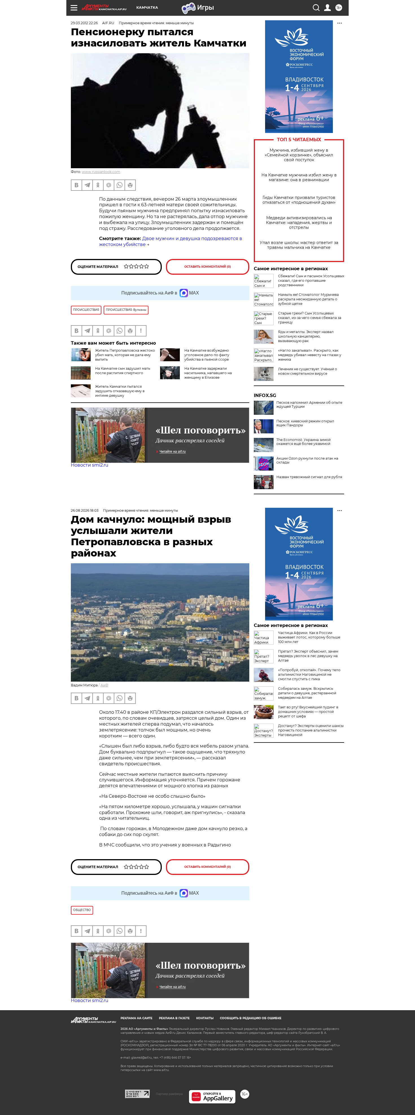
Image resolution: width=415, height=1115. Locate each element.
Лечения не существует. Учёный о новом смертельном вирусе (307, 371)
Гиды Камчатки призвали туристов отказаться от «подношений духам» (299, 200)
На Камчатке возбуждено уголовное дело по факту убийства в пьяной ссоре (206, 355)
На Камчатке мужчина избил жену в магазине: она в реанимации (299, 177)
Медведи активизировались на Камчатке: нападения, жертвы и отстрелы (299, 223)
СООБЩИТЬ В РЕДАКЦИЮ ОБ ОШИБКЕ (250, 1018)
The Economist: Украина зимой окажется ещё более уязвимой (303, 442)
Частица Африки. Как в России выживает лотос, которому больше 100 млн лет (309, 637)
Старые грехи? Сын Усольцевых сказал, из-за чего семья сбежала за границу (309, 317)
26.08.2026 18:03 (85, 510)
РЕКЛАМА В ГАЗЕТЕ (174, 1018)
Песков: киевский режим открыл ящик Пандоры (305, 423)
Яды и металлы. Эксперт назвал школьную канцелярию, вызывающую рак (306, 336)
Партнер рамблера (169, 1094)
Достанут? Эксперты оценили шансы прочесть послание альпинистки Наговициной (311, 730)
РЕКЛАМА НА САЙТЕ (136, 1018)
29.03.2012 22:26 (84, 23)
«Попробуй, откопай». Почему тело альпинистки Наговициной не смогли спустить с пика (309, 674)
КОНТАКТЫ (204, 1018)
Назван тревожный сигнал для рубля (309, 477)
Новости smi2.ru (89, 465)
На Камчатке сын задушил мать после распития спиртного (122, 370)
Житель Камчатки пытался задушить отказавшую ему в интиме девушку (120, 391)
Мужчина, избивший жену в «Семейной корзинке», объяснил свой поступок (299, 155)
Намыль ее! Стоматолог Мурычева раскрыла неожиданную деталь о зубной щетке (308, 299)
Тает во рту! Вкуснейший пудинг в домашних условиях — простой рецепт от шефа (308, 711)
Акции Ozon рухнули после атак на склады (307, 460)
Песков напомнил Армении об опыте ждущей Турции (309, 405)
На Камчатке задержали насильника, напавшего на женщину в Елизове (208, 373)
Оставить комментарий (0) (207, 267)
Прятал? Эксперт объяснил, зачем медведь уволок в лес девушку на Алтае (308, 655)
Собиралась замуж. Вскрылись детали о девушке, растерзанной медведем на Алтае (307, 693)
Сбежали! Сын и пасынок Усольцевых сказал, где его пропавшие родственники (311, 280)
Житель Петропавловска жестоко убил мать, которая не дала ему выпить (125, 355)
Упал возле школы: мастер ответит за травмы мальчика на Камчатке (299, 245)
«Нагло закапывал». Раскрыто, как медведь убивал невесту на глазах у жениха (309, 355)
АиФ (104, 685)
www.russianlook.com (101, 172)
